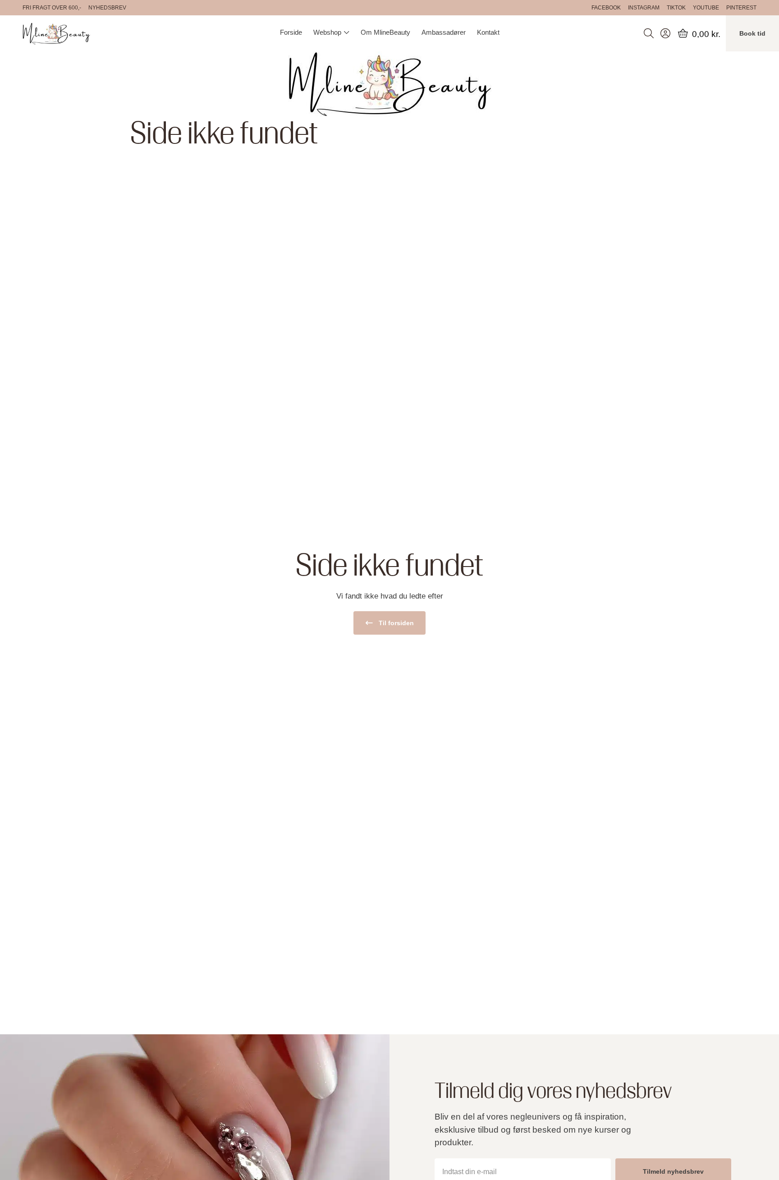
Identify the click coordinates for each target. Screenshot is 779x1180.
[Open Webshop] (346, 32)
